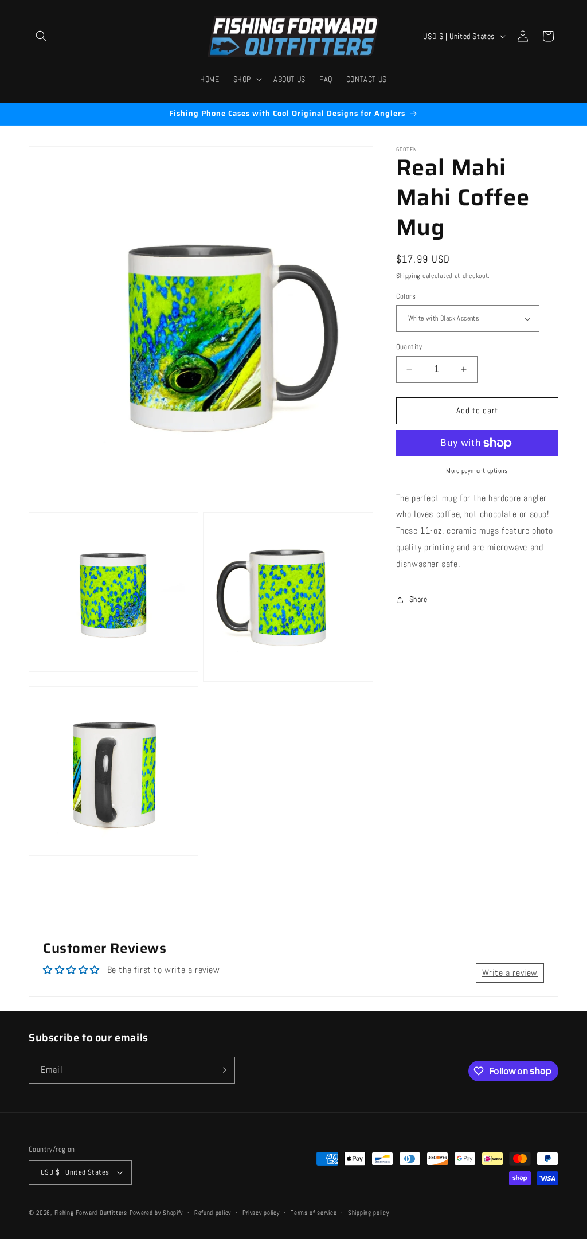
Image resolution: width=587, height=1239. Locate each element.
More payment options (477, 470)
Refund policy (212, 1213)
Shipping (408, 275)
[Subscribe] (221, 1070)
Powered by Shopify (156, 1213)
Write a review (510, 973)
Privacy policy (261, 1213)
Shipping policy (368, 1213)
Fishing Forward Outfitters (90, 1213)
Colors (406, 296)
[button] (41, 36)
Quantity (409, 346)
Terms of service (313, 1213)
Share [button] (418, 599)
